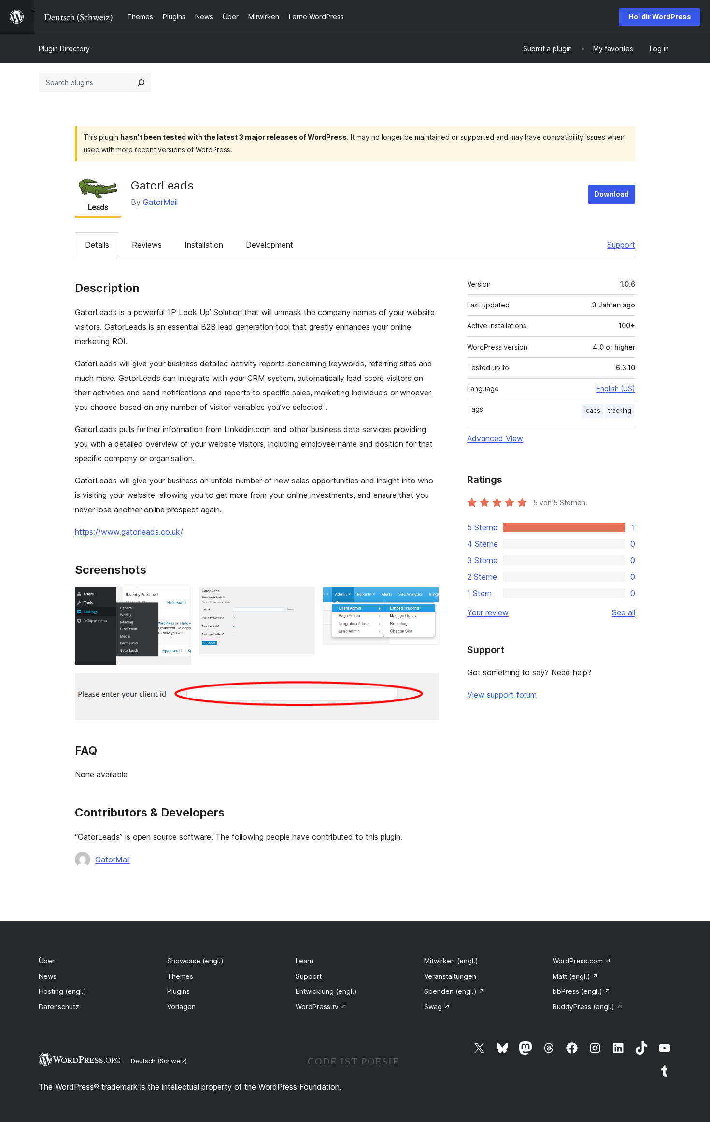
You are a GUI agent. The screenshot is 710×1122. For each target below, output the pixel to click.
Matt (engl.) (575, 976)
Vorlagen (181, 1007)
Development (269, 244)
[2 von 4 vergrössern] (302, 600)
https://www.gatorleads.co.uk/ (129, 532)
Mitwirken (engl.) (451, 961)
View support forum (502, 694)
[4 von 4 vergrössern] (426, 686)
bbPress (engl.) (582, 991)
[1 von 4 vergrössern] (178, 600)
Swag (437, 1007)
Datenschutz (59, 1007)
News (48, 976)
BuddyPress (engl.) (588, 1007)
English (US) (615, 388)
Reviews (147, 244)
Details (97, 244)
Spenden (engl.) (454, 991)
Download (612, 194)
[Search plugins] (141, 82)
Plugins (178, 991)
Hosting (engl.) (62, 991)
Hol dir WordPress (659, 17)
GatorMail (160, 202)
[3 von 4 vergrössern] (426, 600)
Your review (488, 612)
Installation (204, 244)
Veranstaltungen (450, 976)
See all (623, 612)
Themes (180, 976)
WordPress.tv (321, 1007)
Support (621, 244)
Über (47, 961)
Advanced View (495, 438)
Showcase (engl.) (195, 961)
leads (592, 410)
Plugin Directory (64, 48)
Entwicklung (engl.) (326, 991)
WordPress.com (582, 961)
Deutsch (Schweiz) (159, 1060)
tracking (619, 410)
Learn (304, 961)
